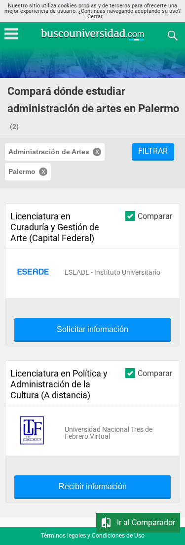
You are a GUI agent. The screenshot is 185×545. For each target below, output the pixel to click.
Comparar (155, 215)
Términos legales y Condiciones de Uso (93, 535)
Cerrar (95, 16)
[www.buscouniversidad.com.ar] (93, 39)
